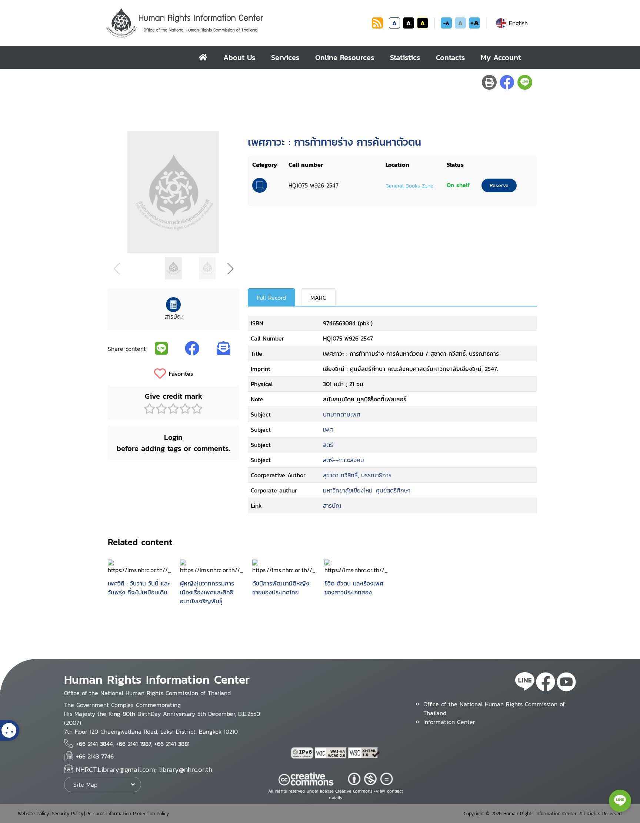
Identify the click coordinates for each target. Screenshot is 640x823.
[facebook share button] (507, 82)
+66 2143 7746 (95, 756)
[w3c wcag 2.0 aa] (331, 753)
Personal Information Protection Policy (127, 813)
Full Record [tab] (271, 297)
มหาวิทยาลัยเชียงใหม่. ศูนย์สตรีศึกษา (366, 490)
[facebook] (545, 683)
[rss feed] (377, 26)
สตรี (328, 444)
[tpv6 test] (303, 753)
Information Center (449, 721)
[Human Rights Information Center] (237, 23)
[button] (230, 268)
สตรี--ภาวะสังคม (343, 459)
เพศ (328, 429)
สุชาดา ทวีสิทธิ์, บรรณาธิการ (357, 475)
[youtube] (566, 683)
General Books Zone (409, 186)
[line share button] (524, 82)
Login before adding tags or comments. (173, 443)
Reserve (499, 185)
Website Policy (33, 813)
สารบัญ (332, 505)
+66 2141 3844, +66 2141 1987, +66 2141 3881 (133, 743)
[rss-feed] (524, 683)
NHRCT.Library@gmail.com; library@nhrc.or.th (144, 769)
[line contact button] (620, 801)
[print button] (489, 82)
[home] (203, 57)
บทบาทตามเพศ (341, 414)
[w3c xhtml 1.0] (364, 753)
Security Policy (67, 813)
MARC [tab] (318, 297)
